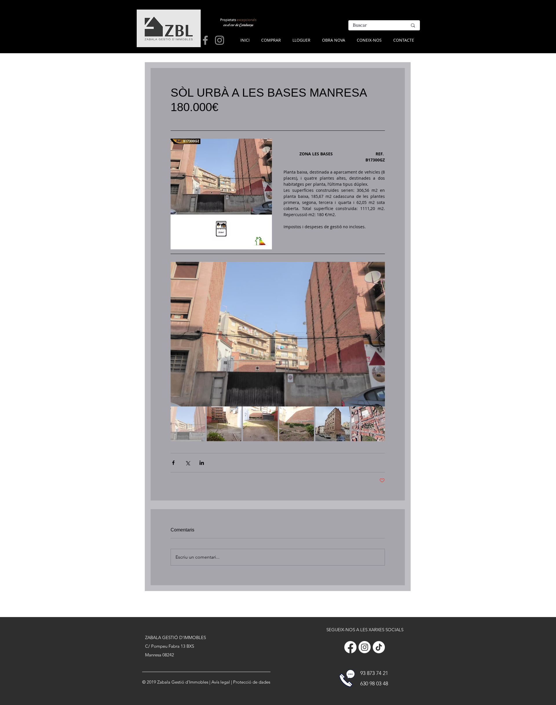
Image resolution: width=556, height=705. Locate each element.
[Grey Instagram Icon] (219, 40)
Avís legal (220, 682)
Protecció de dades (251, 682)
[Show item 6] (369, 423)
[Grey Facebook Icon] (205, 40)
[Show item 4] (296, 423)
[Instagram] (365, 647)
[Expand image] (278, 334)
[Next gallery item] (378, 334)
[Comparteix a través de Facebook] (173, 462)
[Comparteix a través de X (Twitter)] (187, 462)
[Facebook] (350, 647)
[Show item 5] (332, 423)
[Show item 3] (260, 423)
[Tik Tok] (379, 647)
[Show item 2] (224, 423)
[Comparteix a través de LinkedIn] (201, 462)
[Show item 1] (188, 423)
